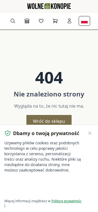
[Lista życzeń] (41, 21)
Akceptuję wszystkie (24, 181)
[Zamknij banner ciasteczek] (90, 133)
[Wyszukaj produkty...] (13, 21)
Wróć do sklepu (49, 121)
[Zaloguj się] (69, 21)
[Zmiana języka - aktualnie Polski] (84, 21)
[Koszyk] (55, 21)
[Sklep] (27, 21)
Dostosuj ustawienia (24, 191)
